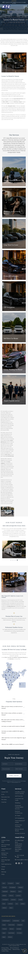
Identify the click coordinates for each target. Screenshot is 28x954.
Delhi (6, 657)
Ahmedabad (14, 657)
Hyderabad (19, 657)
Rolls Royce (16, 101)
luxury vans (7, 454)
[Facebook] (16, 863)
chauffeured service (11, 606)
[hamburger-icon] (25, 7)
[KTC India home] (6, 7)
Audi (8, 103)
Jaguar (20, 101)
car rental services (10, 456)
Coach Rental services (18, 98)
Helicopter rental (11, 106)
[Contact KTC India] (25, 951)
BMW (7, 101)
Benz (4, 101)
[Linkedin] (19, 863)
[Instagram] (21, 863)
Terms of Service (15, 782)
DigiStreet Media (15, 945)
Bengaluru (25, 657)
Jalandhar (11, 658)
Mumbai (9, 657)
